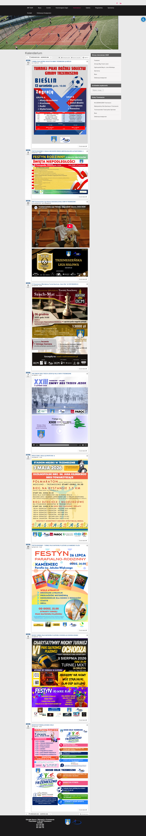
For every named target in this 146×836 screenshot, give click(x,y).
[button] (60, 431)
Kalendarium (77, 8)
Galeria (88, 8)
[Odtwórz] (34, 445)
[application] (60, 431)
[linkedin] (120, 3)
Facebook (97, 60)
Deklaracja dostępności (44, 13)
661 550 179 (40, 827)
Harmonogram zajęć (62, 8)
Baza (39, 8)
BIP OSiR (30, 8)
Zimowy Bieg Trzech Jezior (101, 64)
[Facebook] (116, 3)
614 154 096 (40, 824)
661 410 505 (40, 826)
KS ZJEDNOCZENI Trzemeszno (102, 103)
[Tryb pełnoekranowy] (86, 445)
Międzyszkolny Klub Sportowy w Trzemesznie (106, 106)
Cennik (48, 8)
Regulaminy (99, 8)
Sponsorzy (111, 8)
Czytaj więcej (82, 146)
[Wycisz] (83, 445)
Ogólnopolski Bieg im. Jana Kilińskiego (104, 67)
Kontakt (29, 13)
